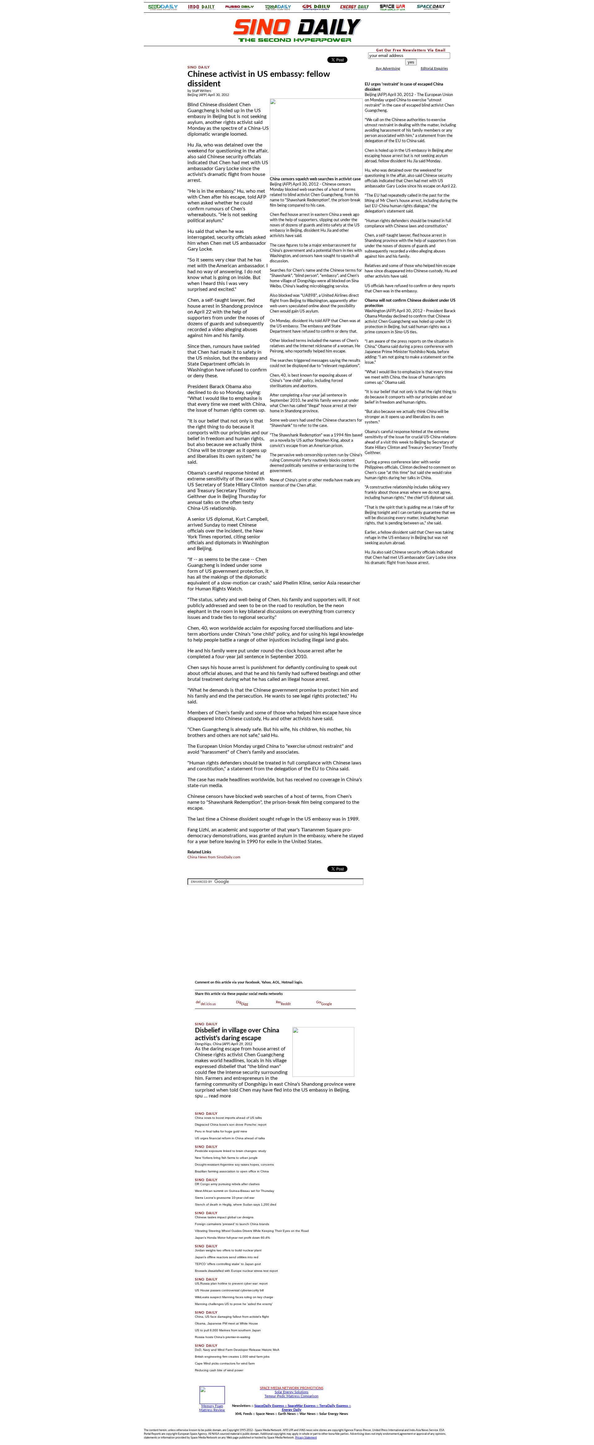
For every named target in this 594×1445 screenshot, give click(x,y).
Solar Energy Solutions (291, 1392)
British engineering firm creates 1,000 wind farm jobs (232, 1356)
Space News (265, 1414)
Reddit (286, 1004)
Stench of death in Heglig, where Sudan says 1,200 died (235, 1204)
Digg (244, 1004)
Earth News (287, 1414)
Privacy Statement (306, 1437)
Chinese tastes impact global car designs (224, 1217)
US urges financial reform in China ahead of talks (230, 1138)
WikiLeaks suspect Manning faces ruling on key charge (234, 1297)
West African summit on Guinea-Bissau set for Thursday (234, 1191)
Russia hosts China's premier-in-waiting (222, 1337)
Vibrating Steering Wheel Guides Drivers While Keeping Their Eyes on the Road (252, 1231)
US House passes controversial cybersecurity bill (229, 1290)
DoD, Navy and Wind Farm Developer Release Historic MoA (237, 1349)
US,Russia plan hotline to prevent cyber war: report (231, 1283)
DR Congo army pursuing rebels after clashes (227, 1184)
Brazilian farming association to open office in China (232, 1171)
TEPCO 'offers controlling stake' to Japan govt (228, 1264)
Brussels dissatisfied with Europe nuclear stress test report (236, 1270)
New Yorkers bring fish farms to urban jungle (226, 1157)
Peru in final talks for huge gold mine (221, 1131)
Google (326, 1004)
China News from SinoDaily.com (213, 857)
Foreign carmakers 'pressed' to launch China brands (232, 1224)
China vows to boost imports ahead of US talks (228, 1117)
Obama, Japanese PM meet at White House (226, 1323)
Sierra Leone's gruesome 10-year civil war (224, 1197)
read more (220, 1095)
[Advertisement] (161, 141)
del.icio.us (208, 1004)
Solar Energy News (333, 1414)
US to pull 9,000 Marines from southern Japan (228, 1330)
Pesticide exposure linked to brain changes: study (230, 1151)
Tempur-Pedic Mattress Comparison (291, 1396)
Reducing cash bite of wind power (219, 1370)
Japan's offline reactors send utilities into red (226, 1257)
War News (307, 1414)
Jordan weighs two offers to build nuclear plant (228, 1250)
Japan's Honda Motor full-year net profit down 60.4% (232, 1237)
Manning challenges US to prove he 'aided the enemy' (234, 1304)
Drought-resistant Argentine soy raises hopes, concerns (234, 1164)
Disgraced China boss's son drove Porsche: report (230, 1124)
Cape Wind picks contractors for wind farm (225, 1363)
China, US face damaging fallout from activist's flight (232, 1316)
